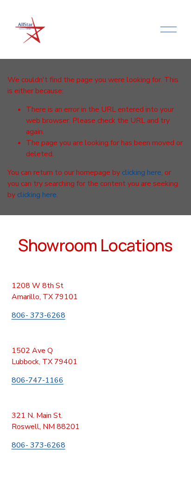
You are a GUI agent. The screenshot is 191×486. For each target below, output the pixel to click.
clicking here (141, 172)
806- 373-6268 (38, 315)
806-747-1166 (38, 380)
